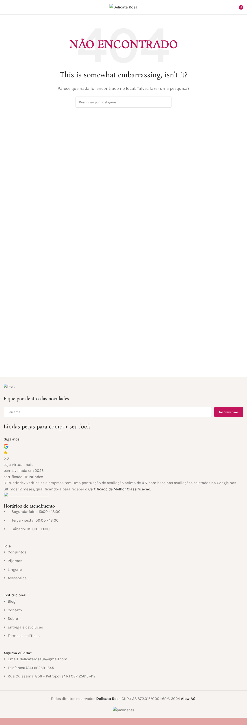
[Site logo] (123, 7)
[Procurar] (227, 7)
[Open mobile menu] (5, 7)
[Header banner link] (123, 362)
